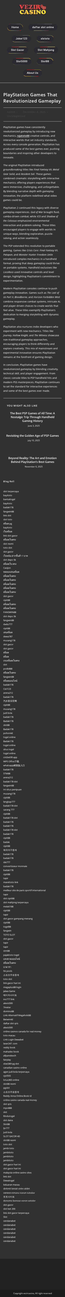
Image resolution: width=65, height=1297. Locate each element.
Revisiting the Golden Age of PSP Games (32, 436)
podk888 (7, 668)
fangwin (7, 930)
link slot (7, 515)
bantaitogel (9, 499)
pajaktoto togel (11, 954)
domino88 (8, 1011)
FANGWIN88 (9, 612)
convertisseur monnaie (15, 866)
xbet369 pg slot (11, 1063)
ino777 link (8, 999)
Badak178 (8, 721)
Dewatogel (8, 1180)
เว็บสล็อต (7, 531)
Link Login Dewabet (13, 1039)
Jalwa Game (9, 991)
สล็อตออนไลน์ (10, 680)
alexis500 (8, 1003)
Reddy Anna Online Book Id (17, 1095)
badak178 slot (10, 781)
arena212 (8, 692)
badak (6, 842)
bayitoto (7, 495)
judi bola (7, 713)
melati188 (8, 906)
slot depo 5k (9, 559)
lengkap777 (9, 801)
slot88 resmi (9, 1083)
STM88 (6, 773)
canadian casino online (15, 1067)
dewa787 (7, 636)
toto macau (9, 1035)
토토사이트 (9, 1196)
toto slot (7, 547)
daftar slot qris (10, 1023)
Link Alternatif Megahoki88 (17, 1015)
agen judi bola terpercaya (16, 1071)
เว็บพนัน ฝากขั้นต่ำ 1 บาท (15, 555)
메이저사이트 (10, 995)
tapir (5, 878)
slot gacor (8, 551)
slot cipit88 (8, 898)
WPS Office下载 (11, 761)
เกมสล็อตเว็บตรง (11, 660)
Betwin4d (8, 1019)
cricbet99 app (10, 757)
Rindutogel (9, 1116)
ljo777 (6, 1128)
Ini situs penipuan (12, 789)
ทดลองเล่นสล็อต (11, 571)
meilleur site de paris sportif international (24, 890)
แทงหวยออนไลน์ (11, 958)
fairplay (7, 1059)
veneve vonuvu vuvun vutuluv (19, 1192)
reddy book (9, 1047)
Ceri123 (7, 688)
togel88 (7, 926)
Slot (5, 1216)
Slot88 (6, 1124)
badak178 (8, 507)
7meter (7, 1007)
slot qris (7, 1104)
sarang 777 (8, 809)
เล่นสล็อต (7, 632)
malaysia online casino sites (17, 1172)
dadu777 (7, 624)
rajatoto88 (23, 135)
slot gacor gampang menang (18, 918)
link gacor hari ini (12, 983)
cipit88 (6, 600)
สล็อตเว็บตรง (9, 539)
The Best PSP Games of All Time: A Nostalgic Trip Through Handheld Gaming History (32, 417)
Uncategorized (16, 116)
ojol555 (7, 1075)
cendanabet (9, 1220)
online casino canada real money (20, 1100)
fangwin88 (8, 511)
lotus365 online (11, 1079)
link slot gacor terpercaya (16, 1212)
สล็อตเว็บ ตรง (9, 563)
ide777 (6, 862)
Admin (11, 112)
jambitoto (8, 1152)
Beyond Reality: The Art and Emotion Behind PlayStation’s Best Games (32, 460)
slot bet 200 (9, 1208)
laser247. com (10, 1043)
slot (5, 664)
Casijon (7, 567)
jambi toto (8, 1148)
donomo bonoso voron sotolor (19, 1200)
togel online (9, 737)
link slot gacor (10, 535)
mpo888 (7, 1107)
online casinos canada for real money (22, 1031)
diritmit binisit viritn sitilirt (16, 1188)
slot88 (6, 725)
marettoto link (10, 882)
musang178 (9, 640)
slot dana (8, 1120)
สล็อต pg (7, 523)
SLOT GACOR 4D (11, 1136)
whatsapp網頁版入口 (14, 765)
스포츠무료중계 (11, 974)
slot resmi (8, 543)
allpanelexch (9, 1055)
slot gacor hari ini (12, 1164)
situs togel (8, 749)
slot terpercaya (11, 491)
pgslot (6, 1087)
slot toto (7, 519)
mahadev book (11, 1051)
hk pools (7, 970)
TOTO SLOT (9, 934)
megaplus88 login (12, 987)
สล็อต (6, 652)
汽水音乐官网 (10, 700)
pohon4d (8, 733)
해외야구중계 (10, 850)
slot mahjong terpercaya (15, 902)
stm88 (6, 950)
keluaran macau (11, 1184)
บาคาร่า (7, 967)
